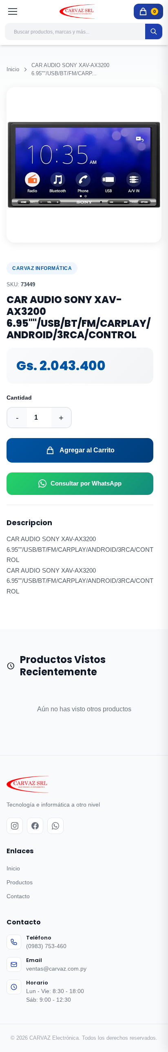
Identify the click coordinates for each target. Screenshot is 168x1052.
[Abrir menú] (13, 11)
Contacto (18, 896)
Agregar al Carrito (87, 450)
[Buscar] (153, 31)
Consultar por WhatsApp (86, 483)
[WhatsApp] (55, 826)
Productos (20, 882)
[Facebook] (35, 826)
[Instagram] (15, 826)
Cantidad (19, 397)
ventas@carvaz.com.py (56, 968)
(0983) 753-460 (46, 946)
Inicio (13, 69)
